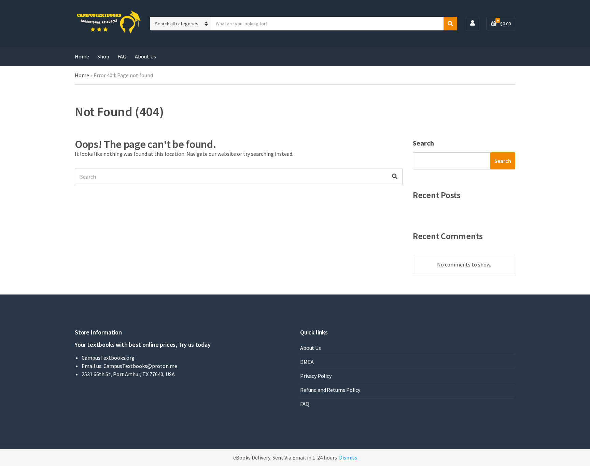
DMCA (306, 361)
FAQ (122, 56)
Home (82, 56)
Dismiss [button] (348, 457)
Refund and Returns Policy (330, 389)
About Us (145, 56)
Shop (103, 56)
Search (423, 143)
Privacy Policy (316, 375)
